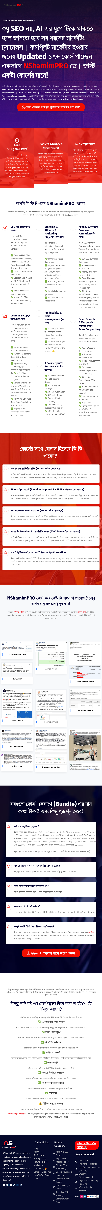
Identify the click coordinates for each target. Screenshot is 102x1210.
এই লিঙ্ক (91, 932)
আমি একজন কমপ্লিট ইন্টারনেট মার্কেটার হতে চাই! (53, 107)
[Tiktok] (14, 1185)
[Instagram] (17, 1185)
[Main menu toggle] (96, 5)
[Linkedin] (21, 1185)
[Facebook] (3, 1185)
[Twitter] (7, 1185)
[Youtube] (10, 1185)
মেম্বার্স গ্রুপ (82, 612)
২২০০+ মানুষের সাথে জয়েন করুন (53, 953)
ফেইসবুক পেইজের (19, 612)
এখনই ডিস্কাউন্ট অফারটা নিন (17, 1114)
